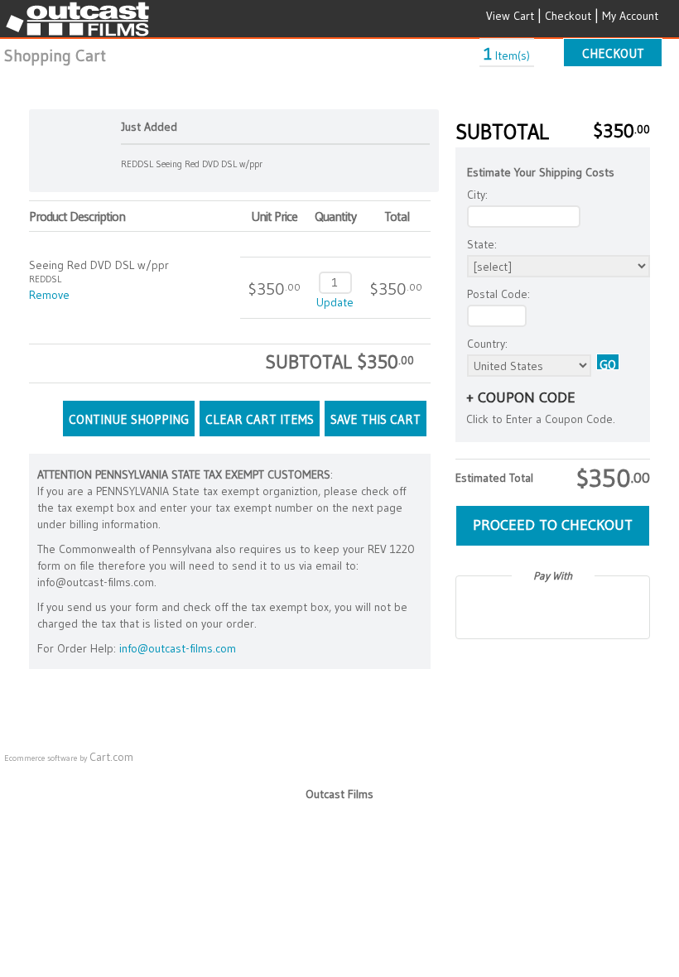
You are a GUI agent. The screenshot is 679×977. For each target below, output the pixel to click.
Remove (49, 294)
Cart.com (111, 756)
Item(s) (507, 55)
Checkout (568, 15)
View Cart (510, 15)
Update (335, 302)
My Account (630, 15)
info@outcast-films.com (177, 648)
